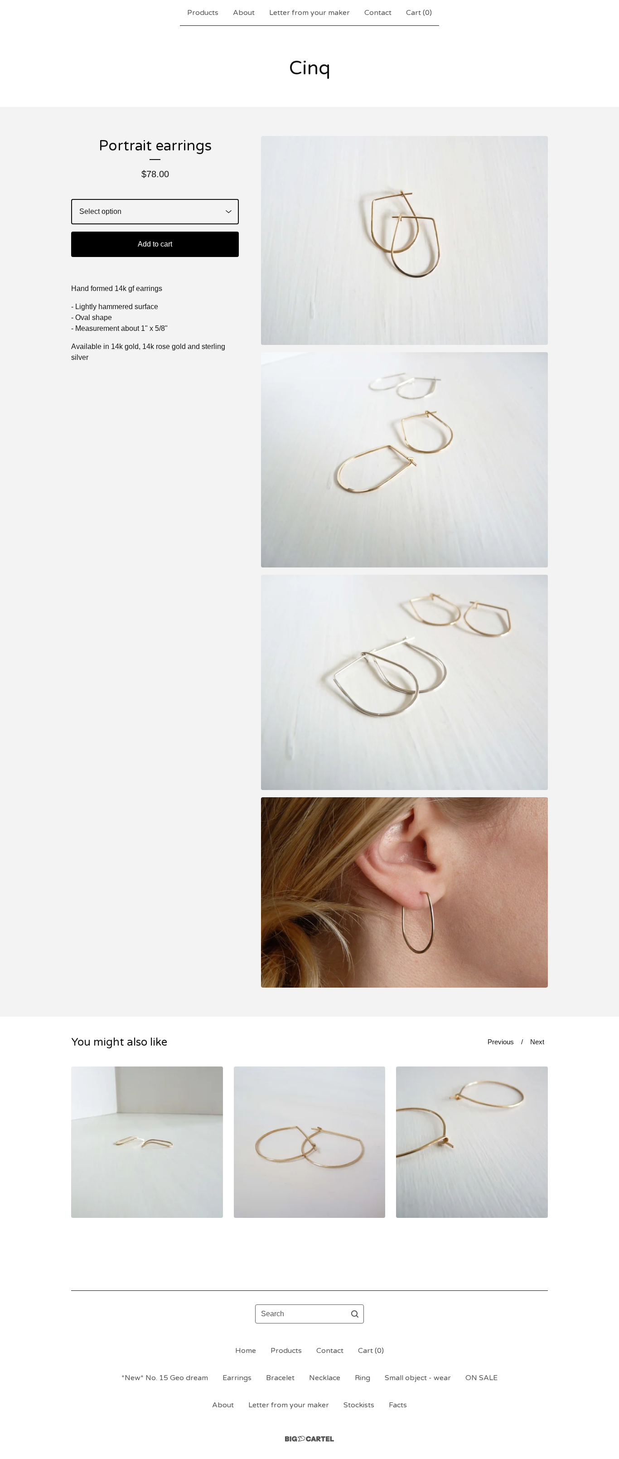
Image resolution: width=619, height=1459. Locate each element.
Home (245, 1350)
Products (202, 12)
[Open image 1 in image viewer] (404, 240)
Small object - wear (418, 1377)
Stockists (358, 1405)
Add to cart (155, 244)
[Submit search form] (354, 1314)
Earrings (236, 1377)
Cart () (419, 12)
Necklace (324, 1377)
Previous (501, 1042)
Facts (398, 1405)
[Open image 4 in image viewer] (404, 892)
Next (537, 1042)
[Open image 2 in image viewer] (404, 459)
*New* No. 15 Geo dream (164, 1377)
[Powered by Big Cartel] (309, 1438)
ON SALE (481, 1377)
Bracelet (280, 1377)
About (244, 12)
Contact (378, 12)
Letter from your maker (309, 12)
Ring (362, 1377)
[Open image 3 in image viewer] (404, 682)
